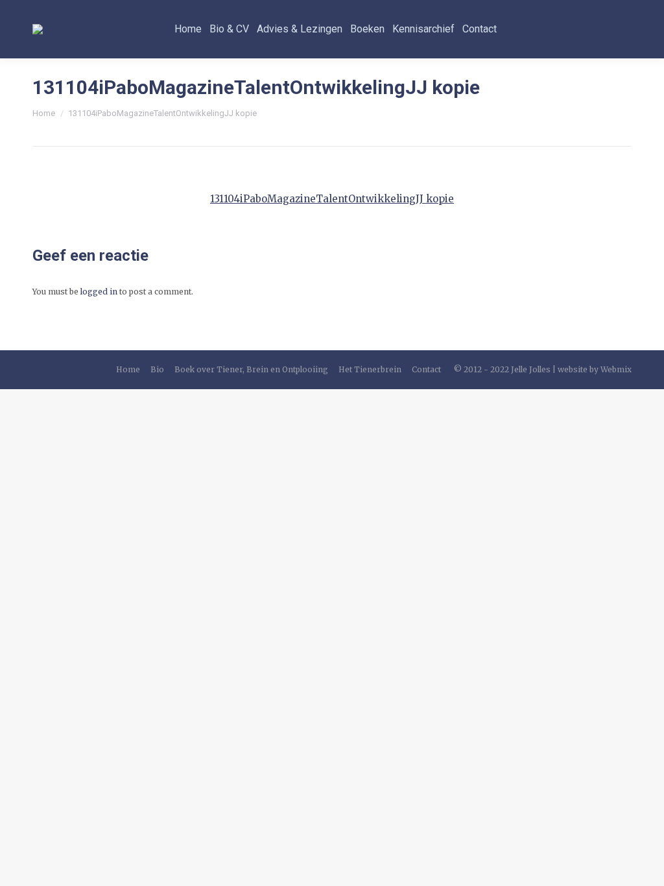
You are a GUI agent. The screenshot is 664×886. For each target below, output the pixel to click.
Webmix (616, 369)
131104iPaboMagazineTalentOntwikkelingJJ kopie (332, 199)
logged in (98, 291)
